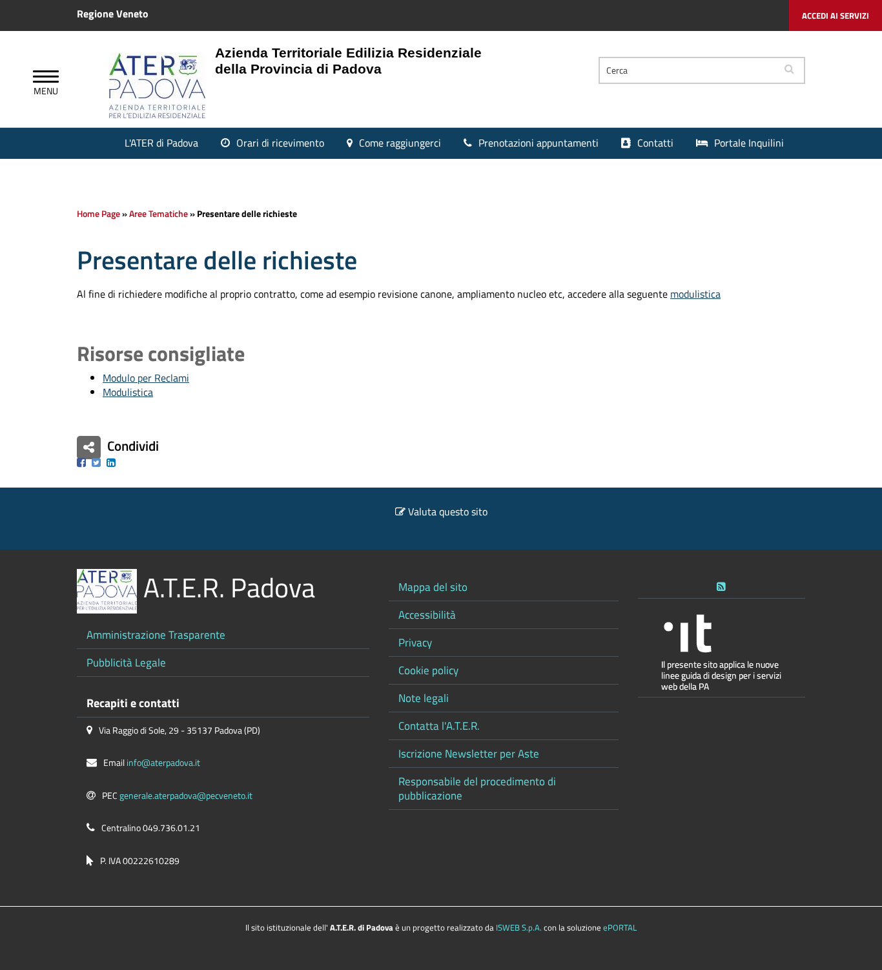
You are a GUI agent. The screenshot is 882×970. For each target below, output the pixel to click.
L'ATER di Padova (161, 142)
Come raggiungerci (400, 142)
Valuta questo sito (447, 511)
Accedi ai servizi (835, 15)
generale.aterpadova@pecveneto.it (185, 796)
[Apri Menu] (45, 78)
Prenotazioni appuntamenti (538, 142)
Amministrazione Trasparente (156, 634)
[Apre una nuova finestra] (81, 462)
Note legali (423, 698)
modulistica (695, 294)
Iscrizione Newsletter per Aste (468, 753)
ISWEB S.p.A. (519, 927)
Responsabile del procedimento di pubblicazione (477, 788)
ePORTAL (620, 927)
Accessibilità (427, 614)
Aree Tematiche (158, 214)
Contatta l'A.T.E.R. (439, 725)
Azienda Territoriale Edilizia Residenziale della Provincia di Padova (348, 60)
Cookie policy (428, 670)
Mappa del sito (432, 586)
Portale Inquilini (749, 142)
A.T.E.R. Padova (229, 587)
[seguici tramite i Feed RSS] (721, 584)
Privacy (415, 642)
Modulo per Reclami (146, 378)
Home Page (98, 214)
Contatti (655, 142)
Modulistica (128, 392)
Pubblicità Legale (126, 662)
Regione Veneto (113, 13)
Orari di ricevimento (280, 142)
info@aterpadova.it (163, 763)
